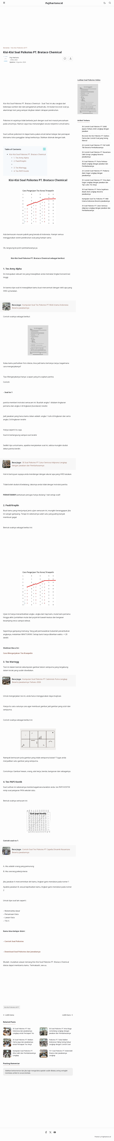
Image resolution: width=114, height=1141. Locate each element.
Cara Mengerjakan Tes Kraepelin (18, 653)
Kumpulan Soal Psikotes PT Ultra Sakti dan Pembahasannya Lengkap (24, 1053)
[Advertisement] (57, 26)
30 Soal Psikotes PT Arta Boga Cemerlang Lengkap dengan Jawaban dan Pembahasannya (60, 1031)
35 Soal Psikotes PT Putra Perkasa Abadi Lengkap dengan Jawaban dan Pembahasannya (95, 163)
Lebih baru (66, 1015)
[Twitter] (50, 1133)
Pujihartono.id (54, 3)
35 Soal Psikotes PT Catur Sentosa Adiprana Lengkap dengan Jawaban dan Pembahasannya (96, 208)
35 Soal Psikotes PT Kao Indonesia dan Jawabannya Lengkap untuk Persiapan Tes (23, 1031)
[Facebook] (46, 1133)
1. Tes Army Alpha (21, 157)
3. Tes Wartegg (20, 167)
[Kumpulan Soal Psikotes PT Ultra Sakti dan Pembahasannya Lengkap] (7, 1057)
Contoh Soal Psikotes (14, 941)
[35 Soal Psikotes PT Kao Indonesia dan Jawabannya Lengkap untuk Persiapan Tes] (7, 1035)
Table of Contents (13, 149)
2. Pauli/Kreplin (20, 161)
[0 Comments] (65, 58)
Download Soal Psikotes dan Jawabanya (22, 951)
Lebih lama (9, 1015)
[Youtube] (55, 1133)
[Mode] (104, 3)
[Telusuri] (110, 3)
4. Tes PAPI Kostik (21, 171)
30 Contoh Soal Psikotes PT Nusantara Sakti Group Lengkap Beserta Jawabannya (96, 154)
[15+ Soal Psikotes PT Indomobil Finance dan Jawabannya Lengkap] (44, 1057)
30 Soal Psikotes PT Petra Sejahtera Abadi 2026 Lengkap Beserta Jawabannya (95, 191)
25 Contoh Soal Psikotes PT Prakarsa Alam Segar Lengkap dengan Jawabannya (95, 173)
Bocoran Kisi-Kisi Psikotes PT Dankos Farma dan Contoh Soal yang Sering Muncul (95, 138)
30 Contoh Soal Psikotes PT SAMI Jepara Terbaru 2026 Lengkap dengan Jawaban (95, 128)
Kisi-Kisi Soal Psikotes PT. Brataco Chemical (27, 154)
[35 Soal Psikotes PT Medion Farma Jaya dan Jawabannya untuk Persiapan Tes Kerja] (7, 1046)
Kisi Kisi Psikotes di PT (11, 1007)
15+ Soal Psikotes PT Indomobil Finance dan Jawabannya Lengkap (60, 1053)
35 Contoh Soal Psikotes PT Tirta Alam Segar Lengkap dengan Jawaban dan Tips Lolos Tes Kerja (96, 182)
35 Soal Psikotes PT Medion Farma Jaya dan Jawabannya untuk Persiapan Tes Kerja (23, 1042)
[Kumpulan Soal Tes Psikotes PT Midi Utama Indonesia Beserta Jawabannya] (6, 309)
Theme (96, 1137)
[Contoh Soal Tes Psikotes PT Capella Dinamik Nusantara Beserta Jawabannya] (6, 854)
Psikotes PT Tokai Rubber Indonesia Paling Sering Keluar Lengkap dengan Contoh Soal (60, 1042)
